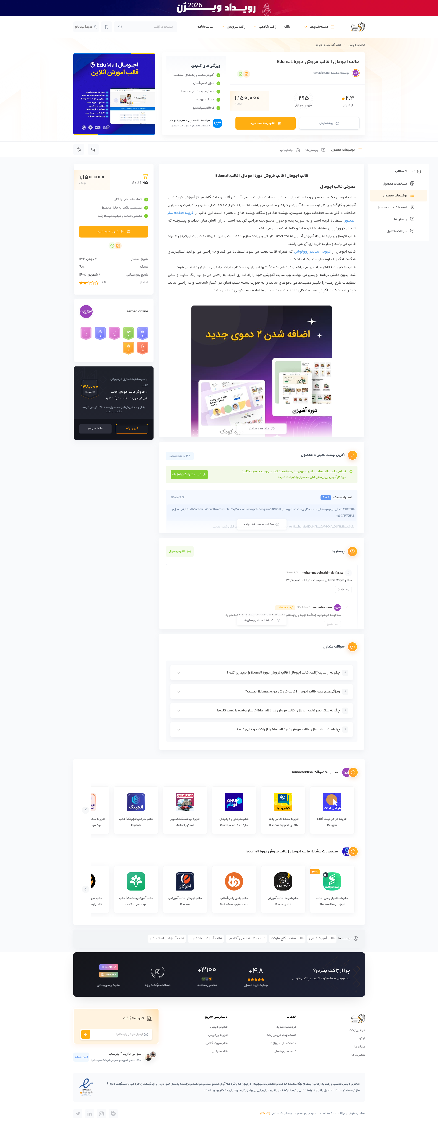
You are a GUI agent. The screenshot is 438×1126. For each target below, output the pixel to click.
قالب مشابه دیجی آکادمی (246, 938)
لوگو (362, 1038)
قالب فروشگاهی (217, 1043)
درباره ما (360, 1046)
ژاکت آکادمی (267, 26)
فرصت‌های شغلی (285, 1051)
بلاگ (287, 26)
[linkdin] (89, 1113)
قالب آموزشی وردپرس (328, 45)
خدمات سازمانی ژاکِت (283, 1043)
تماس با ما (358, 1055)
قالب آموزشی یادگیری (206, 938)
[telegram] (113, 1113)
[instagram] (101, 1113)
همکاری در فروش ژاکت (281, 1035)
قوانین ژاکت (357, 1030)
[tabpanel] (261, 457)
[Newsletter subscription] (85, 1034)
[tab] (346, 149)
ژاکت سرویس (236, 26)
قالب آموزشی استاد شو (166, 938)
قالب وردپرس (357, 45)
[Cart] (106, 26)
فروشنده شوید (286, 1026)
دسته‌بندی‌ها (319, 26)
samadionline (137, 311)
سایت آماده (205, 26)
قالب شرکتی (220, 1051)
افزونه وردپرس (218, 1035)
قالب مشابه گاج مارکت (287, 938)
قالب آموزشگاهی (322, 938)
